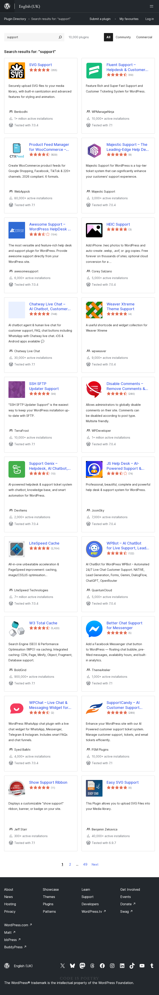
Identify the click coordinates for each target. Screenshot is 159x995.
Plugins (48, 904)
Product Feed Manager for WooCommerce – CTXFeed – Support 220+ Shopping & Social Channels (50, 147)
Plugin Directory (15, 19)
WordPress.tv (94, 911)
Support (88, 897)
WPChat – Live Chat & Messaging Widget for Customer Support (48, 705)
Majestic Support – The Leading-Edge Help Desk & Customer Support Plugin (128, 147)
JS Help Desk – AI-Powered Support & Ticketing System (124, 466)
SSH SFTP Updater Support (44, 386)
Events (125, 897)
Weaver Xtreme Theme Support (121, 306)
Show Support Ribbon (48, 782)
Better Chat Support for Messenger (124, 625)
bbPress (12, 940)
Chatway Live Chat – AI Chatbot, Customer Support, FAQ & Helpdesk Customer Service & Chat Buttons (49, 306)
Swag (126, 911)
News (8, 897)
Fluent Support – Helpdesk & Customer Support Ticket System (127, 67)
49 (85, 864)
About (8, 889)
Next (95, 864)
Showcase (51, 889)
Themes (49, 897)
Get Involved (130, 889)
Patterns (49, 911)
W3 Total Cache (43, 623)
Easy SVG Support (123, 782)
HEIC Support (118, 224)
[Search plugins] (60, 37)
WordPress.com (18, 925)
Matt (10, 932)
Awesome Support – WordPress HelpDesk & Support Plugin (49, 227)
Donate (128, 904)
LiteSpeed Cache (44, 543)
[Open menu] (152, 6)
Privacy (10, 911)
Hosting (10, 904)
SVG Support (40, 65)
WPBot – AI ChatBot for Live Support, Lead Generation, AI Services (127, 546)
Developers (90, 904)
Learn (86, 889)
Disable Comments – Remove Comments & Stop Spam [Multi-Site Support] (126, 386)
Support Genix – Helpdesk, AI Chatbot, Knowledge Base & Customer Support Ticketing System (48, 466)
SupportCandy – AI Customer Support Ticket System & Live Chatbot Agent (125, 705)
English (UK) (23, 966)
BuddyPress (15, 947)
